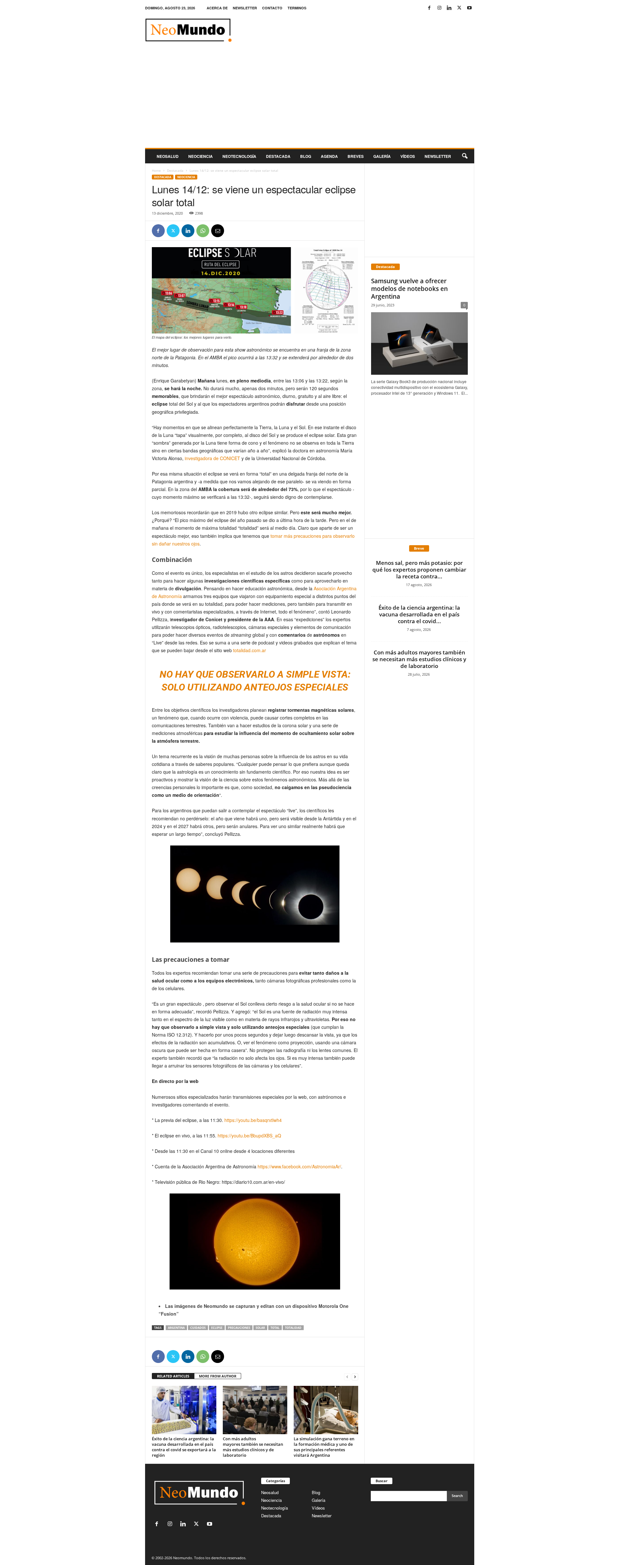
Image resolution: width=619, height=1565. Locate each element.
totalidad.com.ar (250, 650)
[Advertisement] (309, 99)
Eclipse (216, 1328)
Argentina (176, 1328)
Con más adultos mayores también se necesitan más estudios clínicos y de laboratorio (253, 1447)
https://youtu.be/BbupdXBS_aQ (249, 1135)
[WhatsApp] (202, 230)
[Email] (217, 230)
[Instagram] (439, 8)
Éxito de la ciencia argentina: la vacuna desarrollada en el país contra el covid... (419, 614)
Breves (356, 156)
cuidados (198, 1328)
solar (260, 1328)
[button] (464, 156)
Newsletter (321, 1515)
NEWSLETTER (245, 7)
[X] (459, 8)
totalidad (293, 1328)
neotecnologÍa (239, 156)
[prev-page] (347, 1376)
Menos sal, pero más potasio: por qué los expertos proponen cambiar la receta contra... (419, 569)
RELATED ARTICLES (173, 1376)
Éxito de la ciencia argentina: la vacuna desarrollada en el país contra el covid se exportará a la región (184, 1447)
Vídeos (407, 156)
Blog (305, 156)
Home (156, 170)
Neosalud (168, 156)
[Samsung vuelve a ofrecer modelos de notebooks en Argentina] (419, 343)
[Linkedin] (449, 8)
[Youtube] (469, 8)
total (275, 1328)
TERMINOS (297, 7)
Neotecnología (274, 1508)
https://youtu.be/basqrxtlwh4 (253, 1120)
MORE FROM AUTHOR (217, 1376)
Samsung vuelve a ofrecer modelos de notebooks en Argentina (409, 289)
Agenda (329, 156)
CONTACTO (272, 7)
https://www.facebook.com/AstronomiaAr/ (299, 1166)
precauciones (239, 1328)
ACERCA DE (217, 7)
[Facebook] (429, 8)
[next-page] (355, 1376)
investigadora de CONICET (211, 458)
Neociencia (200, 156)
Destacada (278, 156)
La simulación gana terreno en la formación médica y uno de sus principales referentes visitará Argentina (324, 1447)
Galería (382, 156)
